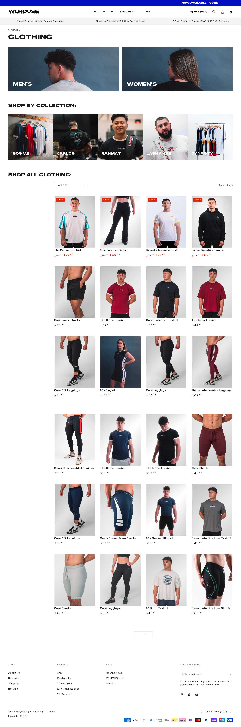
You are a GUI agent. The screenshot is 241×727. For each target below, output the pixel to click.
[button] (214, 12)
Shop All (14, 30)
